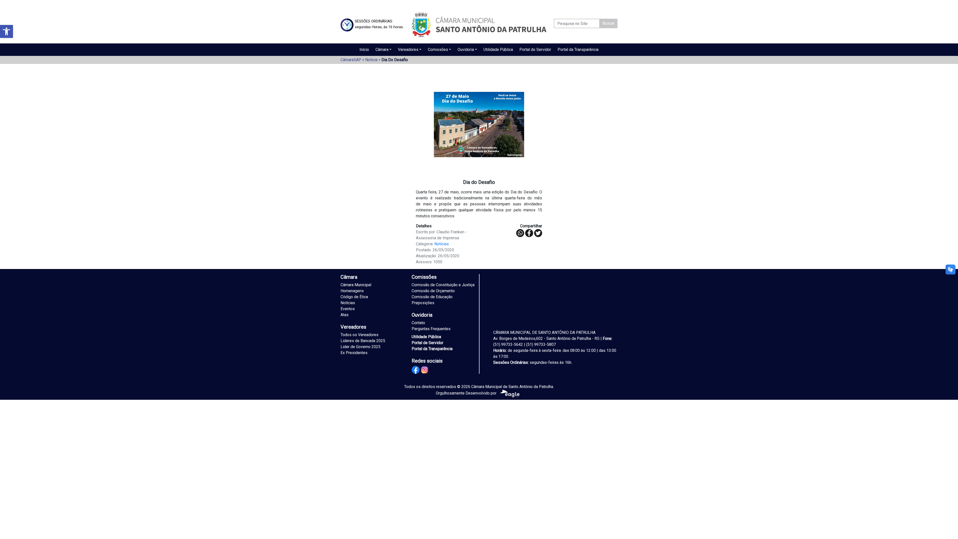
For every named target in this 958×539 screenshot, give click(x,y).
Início (364, 49)
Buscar (608, 23)
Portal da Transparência (578, 49)
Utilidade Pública (498, 49)
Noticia (371, 59)
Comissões (438, 49)
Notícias (441, 244)
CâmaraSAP (351, 59)
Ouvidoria (466, 49)
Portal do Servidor (535, 49)
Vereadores (408, 49)
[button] (6, 31)
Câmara (381, 49)
